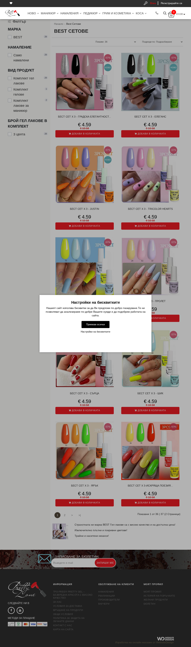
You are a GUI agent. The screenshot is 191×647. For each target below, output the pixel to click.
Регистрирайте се (171, 3)
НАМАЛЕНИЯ (69, 13)
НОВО (32, 13)
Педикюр (90, 13)
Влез (153, 3)
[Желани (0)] (11, 3)
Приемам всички (95, 324)
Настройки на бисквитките (95, 331)
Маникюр (48, 13)
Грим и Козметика (116, 13)
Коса (140, 13)
